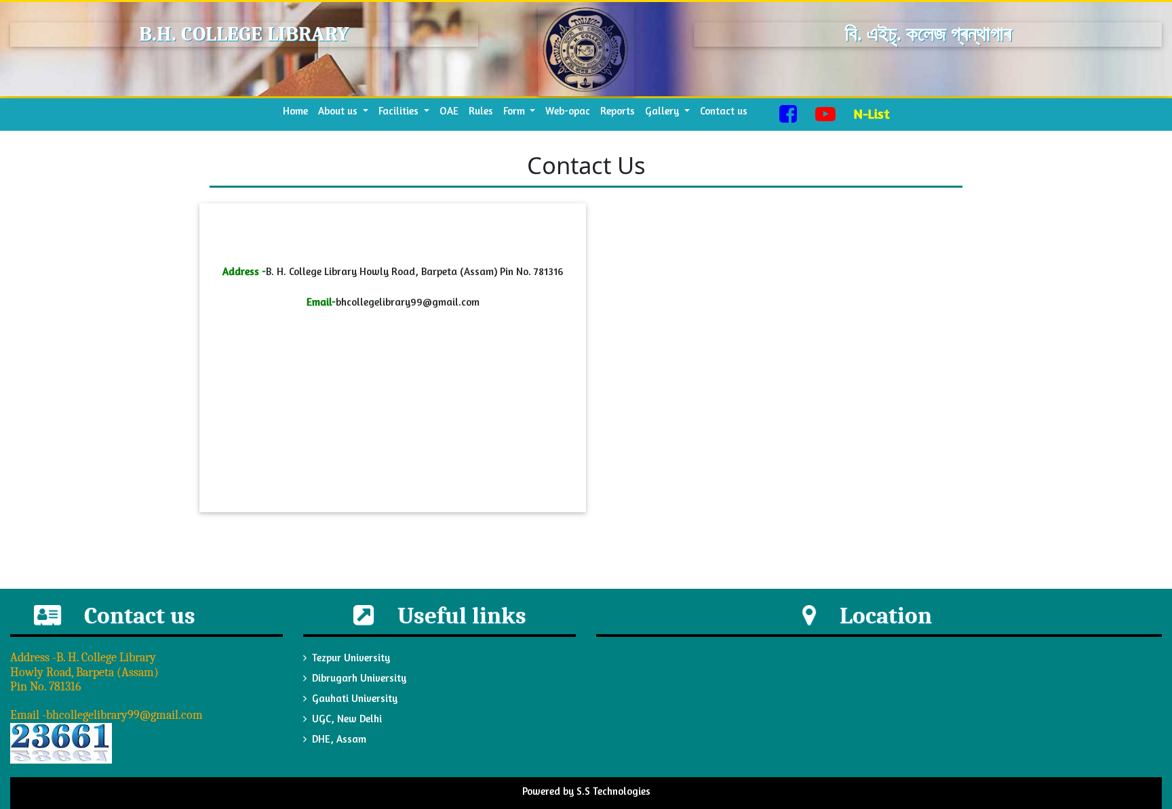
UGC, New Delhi (347, 718)
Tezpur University (351, 657)
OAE (449, 110)
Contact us (723, 110)
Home (298, 110)
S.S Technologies (613, 791)
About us (339, 110)
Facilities (399, 110)
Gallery (663, 110)
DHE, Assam (339, 738)
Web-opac (567, 110)
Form (515, 110)
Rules (481, 110)
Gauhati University (354, 698)
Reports (617, 110)
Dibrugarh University (359, 677)
